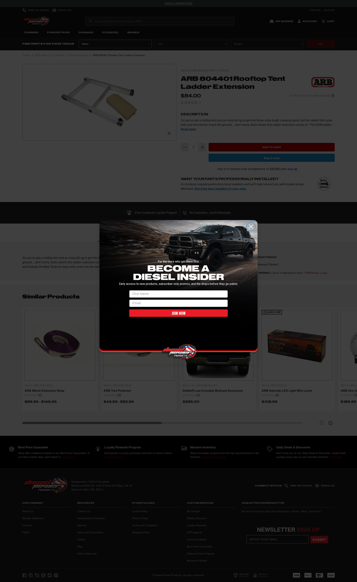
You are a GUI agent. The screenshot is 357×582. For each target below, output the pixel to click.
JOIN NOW (179, 313)
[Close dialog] (251, 226)
